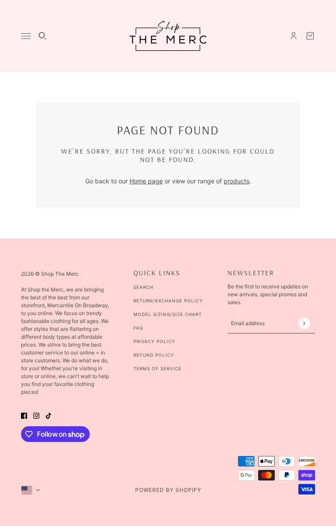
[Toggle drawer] (26, 36)
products (236, 181)
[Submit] (304, 323)
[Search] (42, 36)
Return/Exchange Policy (168, 300)
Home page (146, 181)
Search (143, 287)
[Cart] (310, 36)
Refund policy (153, 355)
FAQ (138, 327)
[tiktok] (48, 415)
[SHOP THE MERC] (168, 36)
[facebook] (24, 415)
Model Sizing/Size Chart (167, 314)
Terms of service (157, 368)
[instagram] (36, 415)
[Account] (293, 36)
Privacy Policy (154, 341)
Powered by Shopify (168, 490)
